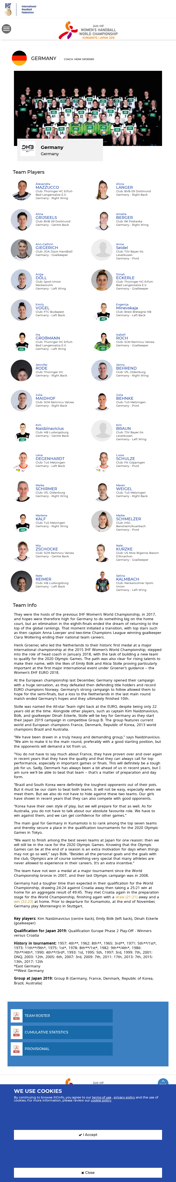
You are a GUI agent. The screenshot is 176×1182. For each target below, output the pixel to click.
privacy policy (124, 1097)
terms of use (101, 1097)
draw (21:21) (126, 896)
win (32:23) (23, 901)
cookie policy (101, 1100)
